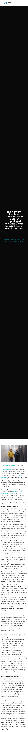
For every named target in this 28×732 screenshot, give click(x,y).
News (13, 465)
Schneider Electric (6, 470)
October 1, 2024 (5, 465)
